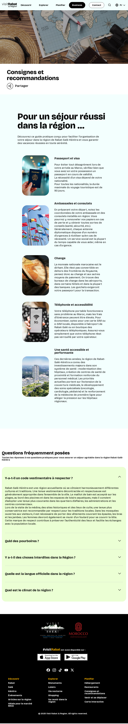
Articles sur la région (19, 699)
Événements (15, 695)
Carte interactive (94, 701)
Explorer (43, 5)
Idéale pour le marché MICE (20, 704)
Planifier (60, 5)
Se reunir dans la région (57, 700)
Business (77, 5)
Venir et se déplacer (95, 697)
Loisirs (52, 687)
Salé (10, 687)
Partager (21, 86)
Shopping (53, 695)
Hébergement (92, 683)
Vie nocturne (55, 691)
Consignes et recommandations (94, 692)
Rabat (11, 683)
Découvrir (26, 5)
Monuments (55, 683)
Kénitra (12, 691)
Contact (96, 5)
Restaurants (91, 687)
